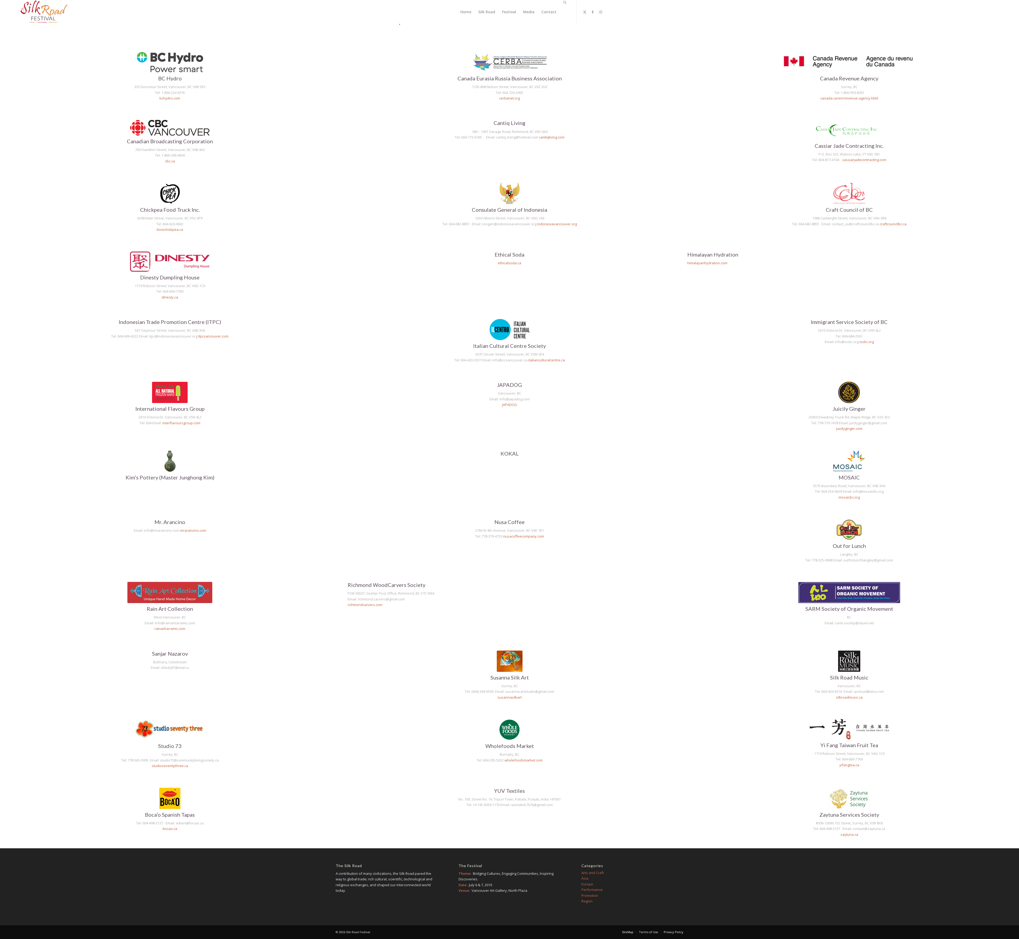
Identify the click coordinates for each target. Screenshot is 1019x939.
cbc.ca (170, 161)
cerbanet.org (509, 98)
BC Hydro (170, 78)
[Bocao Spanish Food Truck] (169, 798)
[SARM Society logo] (849, 592)
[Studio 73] (170, 729)
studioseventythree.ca (170, 765)
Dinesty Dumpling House (170, 277)
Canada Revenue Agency (849, 78)
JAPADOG (509, 385)
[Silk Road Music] (849, 661)
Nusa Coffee (509, 522)
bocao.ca (170, 828)
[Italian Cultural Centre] (510, 329)
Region (587, 901)
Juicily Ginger (849, 408)
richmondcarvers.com (365, 604)
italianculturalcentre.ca (546, 360)
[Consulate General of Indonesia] (510, 193)
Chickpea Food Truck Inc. (170, 209)
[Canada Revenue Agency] (849, 62)
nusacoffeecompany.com (523, 536)
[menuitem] (466, 12)
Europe (587, 884)
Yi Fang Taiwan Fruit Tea (849, 745)
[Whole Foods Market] (509, 729)
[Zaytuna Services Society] (849, 798)
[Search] (565, 12)
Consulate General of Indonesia (509, 209)
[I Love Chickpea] (169, 193)
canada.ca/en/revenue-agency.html (849, 98)
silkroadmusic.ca (849, 697)
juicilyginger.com (849, 428)
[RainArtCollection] (169, 592)
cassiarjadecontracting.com (864, 159)
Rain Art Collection (170, 608)
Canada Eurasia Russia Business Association (509, 78)
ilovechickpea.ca (170, 229)
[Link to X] (585, 12)
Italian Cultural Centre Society (509, 346)
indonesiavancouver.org (557, 224)
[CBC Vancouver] (170, 127)
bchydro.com (169, 98)
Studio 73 (170, 746)
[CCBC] (849, 193)
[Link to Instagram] (601, 12)
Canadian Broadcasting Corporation (170, 141)
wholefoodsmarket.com (523, 760)
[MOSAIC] (849, 461)
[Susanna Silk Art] (510, 661)
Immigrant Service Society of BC (849, 322)
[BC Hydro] (170, 62)
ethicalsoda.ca (509, 263)
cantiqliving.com (551, 137)
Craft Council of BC (849, 209)
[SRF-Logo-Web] (44, 12)
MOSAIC (849, 477)
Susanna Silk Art (509, 677)
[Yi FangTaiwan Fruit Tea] (849, 729)
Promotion (589, 895)
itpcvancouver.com (213, 336)
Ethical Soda (509, 254)
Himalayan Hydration (712, 254)
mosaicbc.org (849, 497)
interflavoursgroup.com (181, 423)
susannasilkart (510, 697)
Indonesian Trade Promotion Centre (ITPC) (170, 322)
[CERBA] (509, 62)
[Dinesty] (170, 262)
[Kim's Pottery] (170, 461)
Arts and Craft (592, 872)
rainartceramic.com (169, 628)
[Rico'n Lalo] (170, 392)
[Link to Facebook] (593, 12)
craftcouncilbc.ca (893, 224)
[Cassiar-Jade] (849, 130)
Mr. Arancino (169, 522)
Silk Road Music (849, 677)
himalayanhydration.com (707, 263)
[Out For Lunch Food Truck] (849, 529)
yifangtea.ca (849, 765)
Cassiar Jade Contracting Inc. (849, 145)
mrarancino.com (193, 530)
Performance (592, 889)
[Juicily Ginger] (849, 392)
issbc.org (867, 341)
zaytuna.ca (849, 834)
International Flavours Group (170, 408)
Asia (584, 878)
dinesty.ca (170, 297)
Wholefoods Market (509, 746)
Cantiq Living (509, 123)
